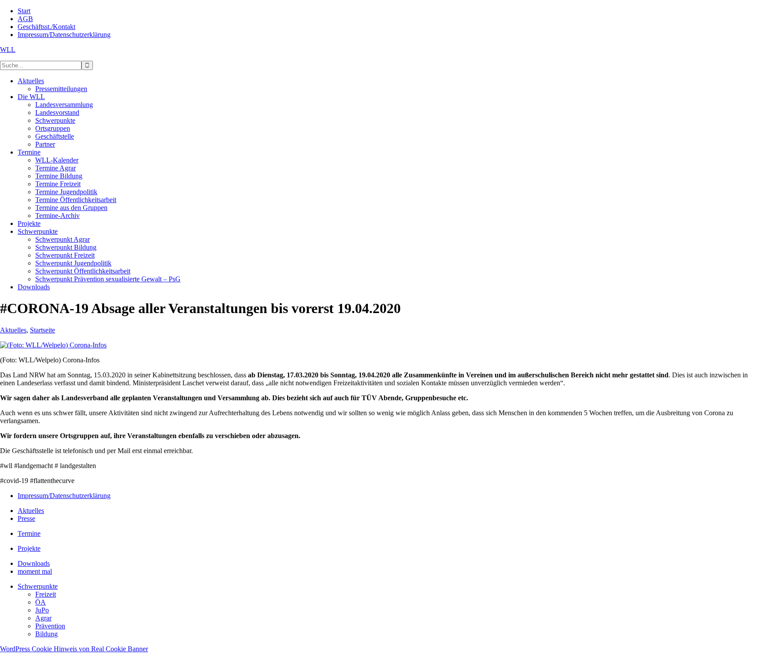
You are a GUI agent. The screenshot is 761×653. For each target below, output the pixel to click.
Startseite (42, 330)
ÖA (40, 602)
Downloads (34, 563)
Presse (26, 518)
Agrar (43, 618)
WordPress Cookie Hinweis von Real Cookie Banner (74, 649)
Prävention (50, 626)
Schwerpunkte (38, 586)
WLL (7, 49)
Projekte (29, 548)
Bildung (46, 634)
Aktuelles (13, 330)
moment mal (35, 571)
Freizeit (45, 594)
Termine (29, 533)
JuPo (42, 610)
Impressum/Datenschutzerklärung (64, 495)
